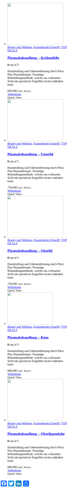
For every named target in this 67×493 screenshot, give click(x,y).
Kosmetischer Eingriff (47, 47)
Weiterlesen (14, 94)
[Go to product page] (37, 24)
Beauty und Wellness (19, 47)
